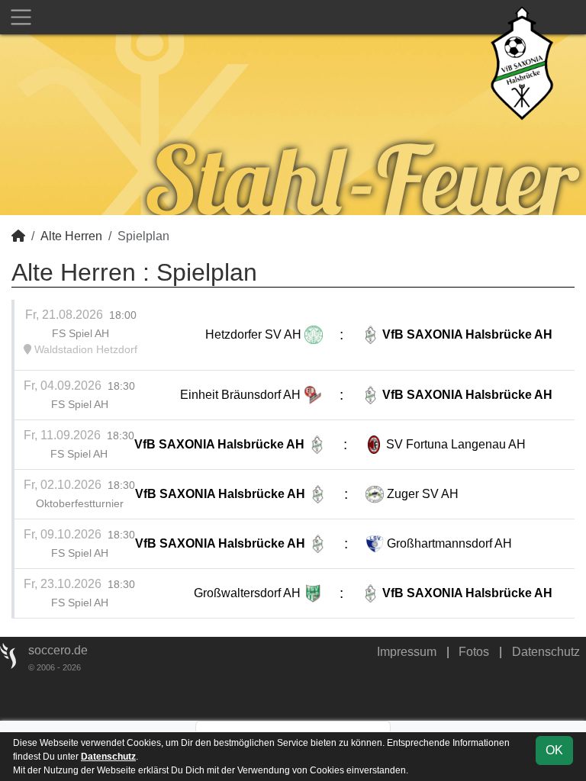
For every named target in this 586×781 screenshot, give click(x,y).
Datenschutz (546, 651)
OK (554, 750)
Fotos (474, 651)
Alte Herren (71, 236)
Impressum (406, 651)
